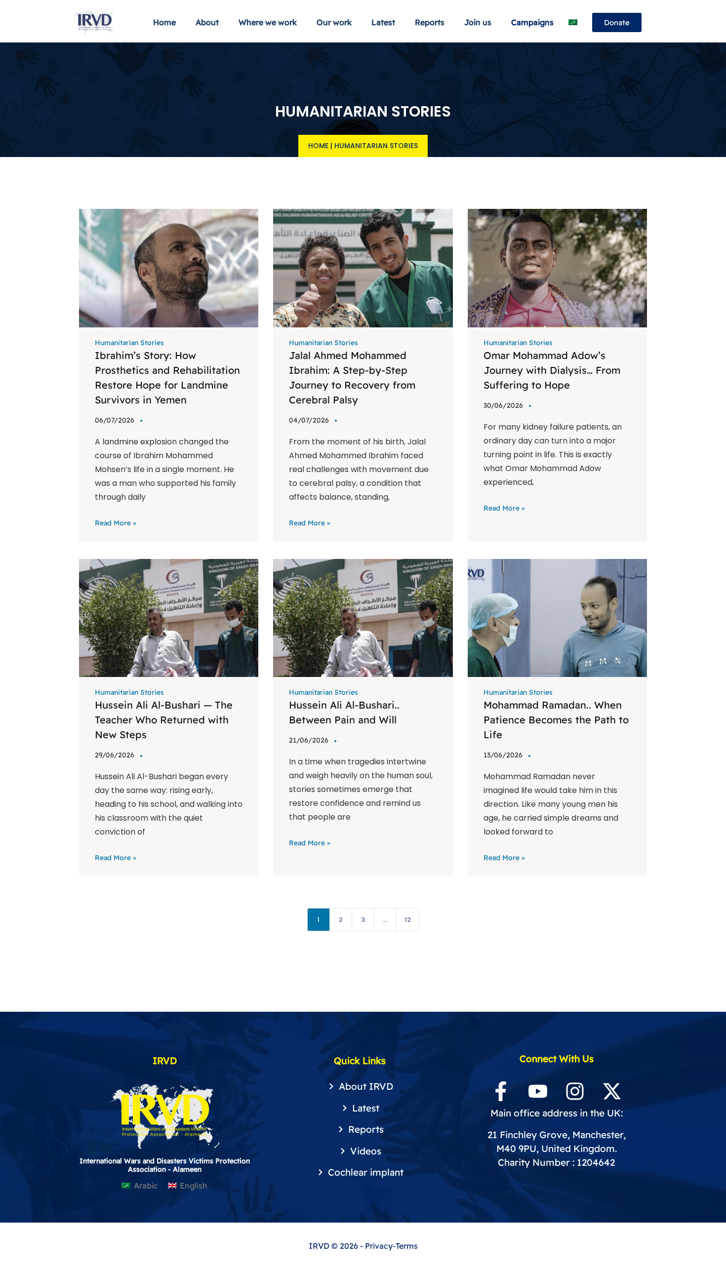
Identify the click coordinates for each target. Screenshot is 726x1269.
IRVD (320, 1246)
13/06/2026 (503, 755)
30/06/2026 (503, 405)
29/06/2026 (114, 755)
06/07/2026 (114, 420)
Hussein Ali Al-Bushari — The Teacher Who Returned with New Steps (164, 720)
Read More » (115, 522)
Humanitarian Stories (129, 342)
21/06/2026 (308, 740)
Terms (407, 1246)
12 (407, 919)
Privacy (379, 1246)
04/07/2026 (309, 420)
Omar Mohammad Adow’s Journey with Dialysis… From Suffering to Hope (552, 370)
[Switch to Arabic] (573, 22)
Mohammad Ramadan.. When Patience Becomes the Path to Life (556, 720)
